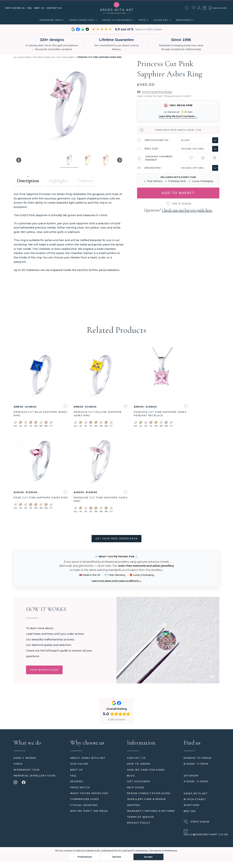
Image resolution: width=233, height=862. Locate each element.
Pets (142, 20)
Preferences (85, 856)
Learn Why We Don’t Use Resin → (178, 116)
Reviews (76, 781)
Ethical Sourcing (84, 805)
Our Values (79, 763)
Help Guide (135, 787)
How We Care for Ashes (146, 769)
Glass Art (160, 20)
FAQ (73, 775)
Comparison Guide (84, 799)
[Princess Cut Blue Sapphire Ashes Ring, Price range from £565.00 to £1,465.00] (41, 374)
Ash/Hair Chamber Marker (159, 158)
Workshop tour (27, 769)
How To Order (139, 763)
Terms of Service (140, 817)
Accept (148, 856)
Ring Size (152, 148)
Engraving (153, 167)
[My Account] (199, 7)
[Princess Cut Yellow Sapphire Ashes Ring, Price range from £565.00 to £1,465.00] (101, 374)
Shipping (133, 805)
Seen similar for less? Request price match (164, 96)
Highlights (58, 180)
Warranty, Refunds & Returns (151, 811)
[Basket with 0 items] (204, 7)
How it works (25, 758)
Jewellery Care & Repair (146, 799)
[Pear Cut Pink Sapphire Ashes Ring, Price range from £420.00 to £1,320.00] (41, 460)
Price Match (80, 787)
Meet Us (76, 769)
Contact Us (136, 758)
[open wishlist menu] (65, 406)
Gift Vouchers (138, 781)
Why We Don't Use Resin (89, 811)
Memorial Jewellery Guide (35, 775)
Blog (131, 775)
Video (18, 763)
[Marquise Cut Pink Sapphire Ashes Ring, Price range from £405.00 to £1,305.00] (101, 460)
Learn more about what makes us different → (116, 580)
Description (28, 180)
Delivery (85, 180)
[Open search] (186, 8)
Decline (116, 856)
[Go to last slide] (18, 160)
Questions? (178, 210)
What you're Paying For (89, 793)
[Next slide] (119, 160)
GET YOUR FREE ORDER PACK (116, 538)
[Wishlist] (193, 8)
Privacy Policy (139, 822)
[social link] (15, 782)
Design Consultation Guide (149, 793)
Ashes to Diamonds (116, 20)
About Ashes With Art (88, 758)
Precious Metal (157, 140)
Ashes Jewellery (81, 20)
